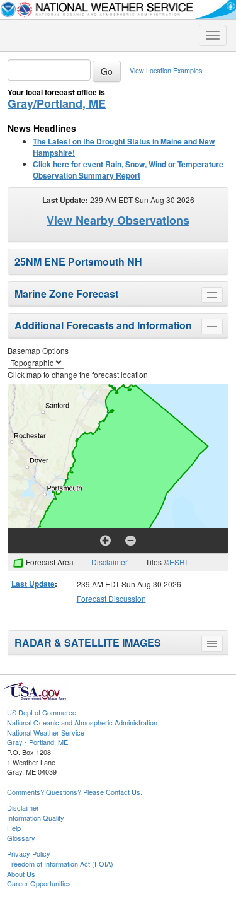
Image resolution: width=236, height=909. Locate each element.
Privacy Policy (28, 853)
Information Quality (35, 817)
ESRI (178, 561)
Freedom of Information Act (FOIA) (60, 864)
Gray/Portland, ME (57, 103)
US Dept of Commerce (41, 712)
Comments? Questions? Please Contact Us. (74, 792)
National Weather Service (45, 732)
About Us (21, 874)
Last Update (33, 583)
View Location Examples (166, 70)
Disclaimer (109, 561)
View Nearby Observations (118, 220)
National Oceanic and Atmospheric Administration (82, 722)
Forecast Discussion (111, 598)
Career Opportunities (39, 883)
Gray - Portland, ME (37, 742)
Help (14, 828)
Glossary (21, 838)
